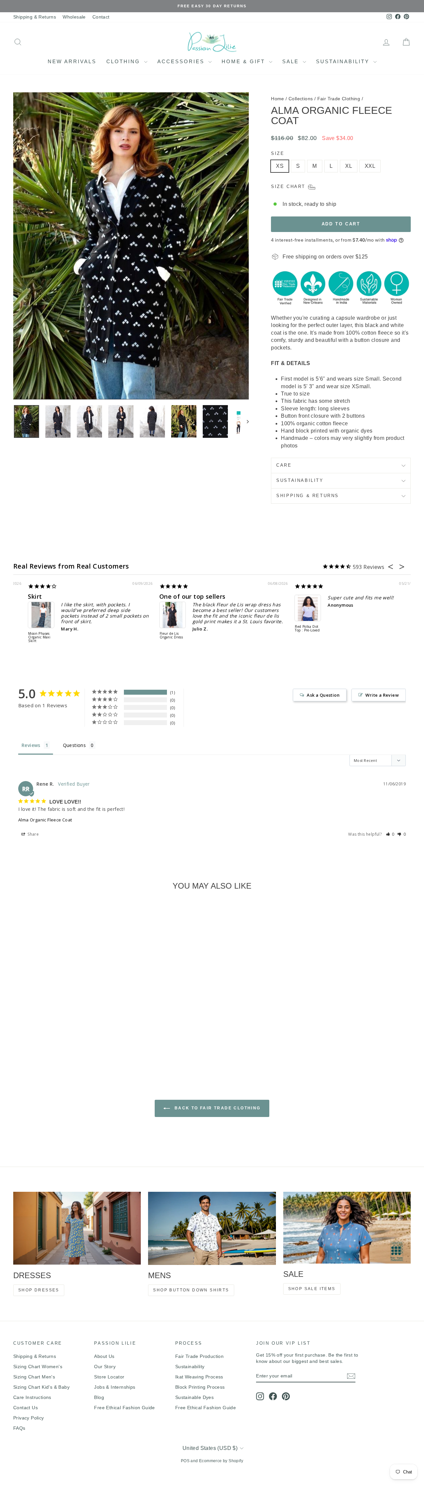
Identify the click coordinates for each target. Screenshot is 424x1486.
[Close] (303, 680)
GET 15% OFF (261, 800)
